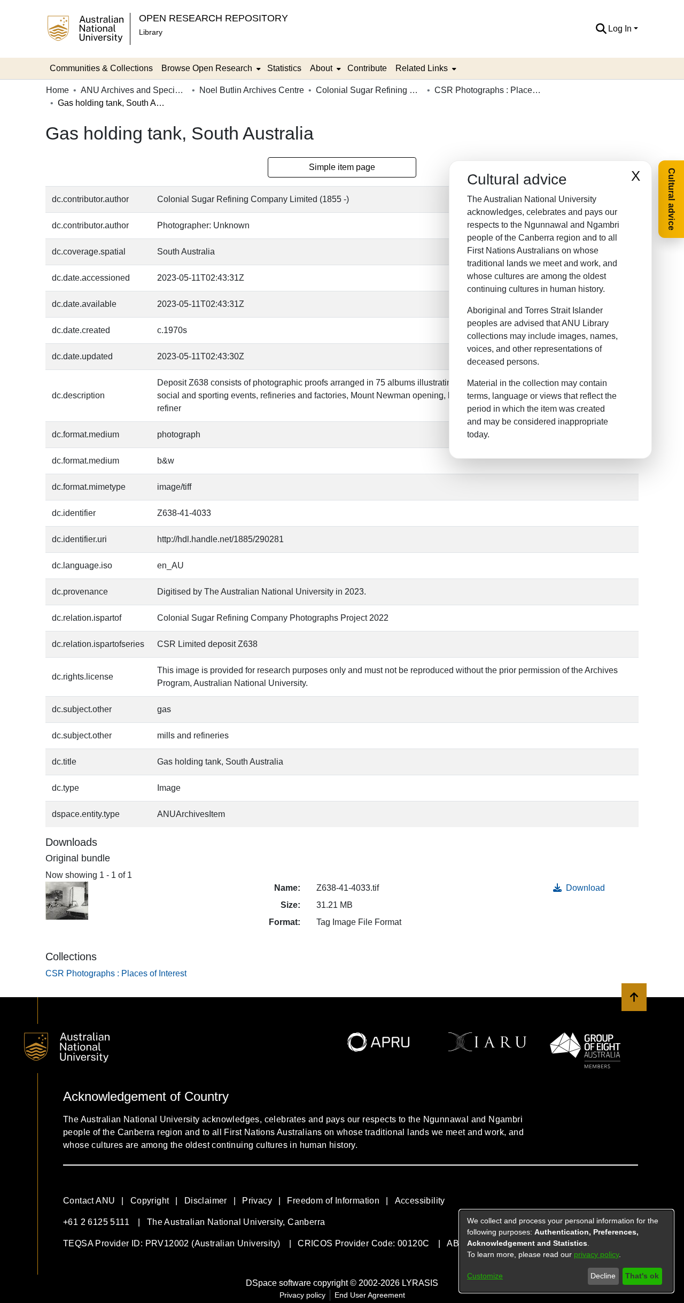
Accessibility (420, 1200)
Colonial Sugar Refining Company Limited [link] (369, 90)
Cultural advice (671, 199)
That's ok (642, 1275)
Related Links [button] (421, 68)
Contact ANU (89, 1200)
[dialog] (566, 1251)
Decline (603, 1275)
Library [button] (150, 32)
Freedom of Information (333, 1200)
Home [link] (57, 90)
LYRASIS (420, 1282)
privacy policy (596, 1254)
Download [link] (584, 887)
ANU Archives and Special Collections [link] (134, 90)
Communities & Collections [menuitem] (101, 68)
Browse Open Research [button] (206, 68)
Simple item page (342, 167)
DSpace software (278, 1282)
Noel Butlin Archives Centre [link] (251, 90)
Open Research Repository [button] (213, 18)
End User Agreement (370, 1295)
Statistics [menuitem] (284, 68)
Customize (485, 1275)
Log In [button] (621, 28)
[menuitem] (210, 68)
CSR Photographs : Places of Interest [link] (487, 90)
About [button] (321, 68)
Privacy (257, 1200)
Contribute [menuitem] (367, 68)
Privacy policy (302, 1295)
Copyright (149, 1200)
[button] (601, 28)
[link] (115, 973)
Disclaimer (205, 1200)
